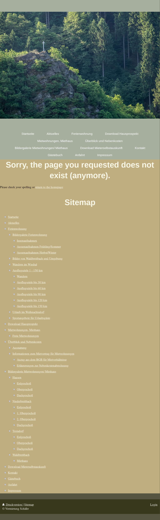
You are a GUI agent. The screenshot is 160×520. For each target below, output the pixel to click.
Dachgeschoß (25, 395)
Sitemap (29, 504)
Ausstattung (19, 348)
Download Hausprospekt (23, 324)
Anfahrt (12, 484)
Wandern (22, 276)
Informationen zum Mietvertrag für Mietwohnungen (43, 353)
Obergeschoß (25, 389)
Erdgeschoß (24, 383)
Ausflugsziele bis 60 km (31, 288)
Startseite (13, 217)
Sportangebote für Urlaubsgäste (31, 318)
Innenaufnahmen (27, 240)
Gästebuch (14, 478)
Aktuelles (13, 223)
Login (154, 504)
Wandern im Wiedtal (24, 264)
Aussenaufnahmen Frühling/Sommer (39, 246)
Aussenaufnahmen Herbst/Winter (36, 252)
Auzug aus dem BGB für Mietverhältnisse (42, 359)
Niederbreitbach (21, 401)
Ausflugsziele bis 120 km (32, 300)
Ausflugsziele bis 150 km (32, 306)
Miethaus (22, 461)
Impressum (14, 490)
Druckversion (14, 504)
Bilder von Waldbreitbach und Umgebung (37, 258)
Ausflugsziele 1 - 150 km (27, 270)
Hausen (16, 377)
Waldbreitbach (21, 455)
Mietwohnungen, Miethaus (24, 330)
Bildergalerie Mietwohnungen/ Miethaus (32, 371)
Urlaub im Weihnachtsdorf (28, 312)
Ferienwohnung (17, 229)
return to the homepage (49, 187)
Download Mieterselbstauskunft (27, 467)
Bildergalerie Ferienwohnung (29, 235)
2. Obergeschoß (26, 419)
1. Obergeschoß (26, 413)
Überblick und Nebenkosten (25, 342)
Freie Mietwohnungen (25, 336)
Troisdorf (18, 431)
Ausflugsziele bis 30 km (31, 282)
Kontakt (12, 472)
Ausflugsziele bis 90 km (31, 294)
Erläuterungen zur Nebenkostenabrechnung (43, 365)
